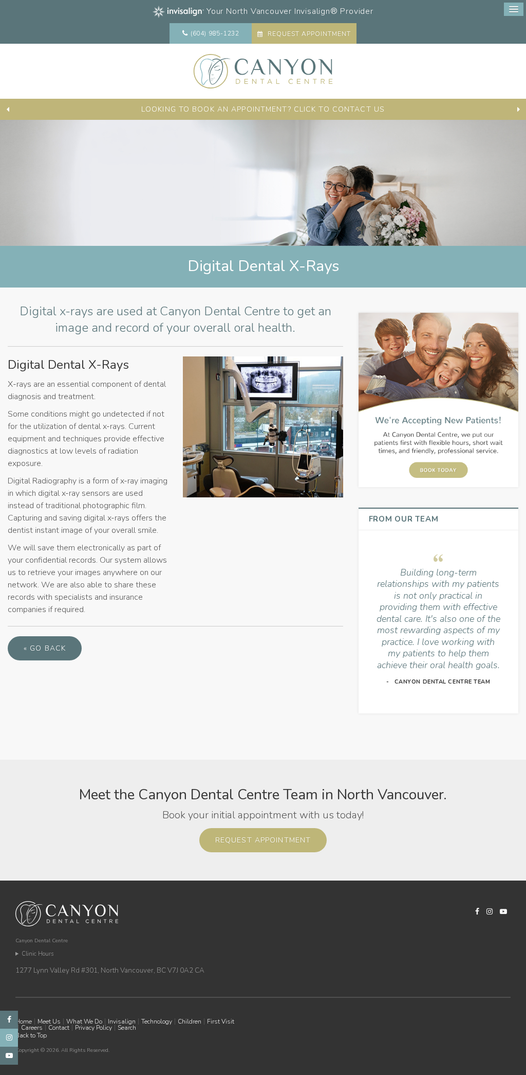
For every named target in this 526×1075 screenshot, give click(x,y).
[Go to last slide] (7, 109)
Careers (32, 1028)
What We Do (84, 1021)
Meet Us (49, 1021)
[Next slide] (518, 109)
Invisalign (122, 1021)
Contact (58, 1028)
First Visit (220, 1021)
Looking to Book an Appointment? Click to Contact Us (263, 109)
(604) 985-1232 (215, 33)
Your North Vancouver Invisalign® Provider (288, 11)
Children (189, 1021)
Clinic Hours (37, 954)
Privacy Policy (93, 1028)
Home (23, 1021)
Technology (156, 1021)
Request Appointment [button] (308, 34)
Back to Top (31, 1035)
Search (127, 1028)
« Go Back (45, 648)
